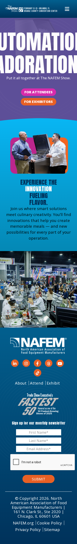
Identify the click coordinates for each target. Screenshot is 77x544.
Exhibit (53, 383)
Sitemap (52, 529)
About (21, 383)
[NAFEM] (31, 9)
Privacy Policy (28, 529)
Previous (7, 289)
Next (70, 289)
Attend (36, 383)
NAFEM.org (23, 523)
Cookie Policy (49, 523)
